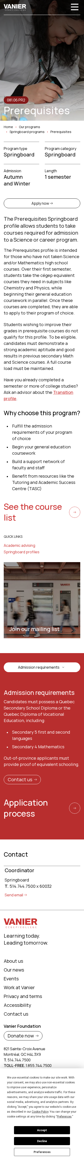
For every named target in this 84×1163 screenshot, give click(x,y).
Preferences (42, 1152)
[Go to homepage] (15, 7)
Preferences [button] (64, 1116)
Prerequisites (60, 132)
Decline (42, 1141)
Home (8, 127)
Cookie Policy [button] (40, 1111)
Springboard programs (27, 132)
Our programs (29, 127)
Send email (14, 894)
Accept (42, 1130)
